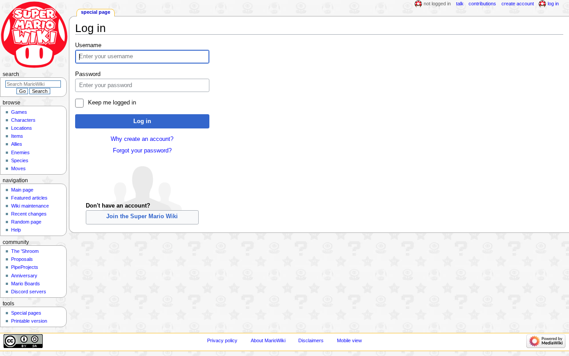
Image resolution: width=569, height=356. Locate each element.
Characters (23, 120)
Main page (22, 189)
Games (19, 112)
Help (16, 229)
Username (88, 45)
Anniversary (24, 275)
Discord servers (28, 291)
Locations (21, 128)
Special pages (26, 313)
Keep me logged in (112, 103)
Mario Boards (25, 283)
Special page (95, 12)
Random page (26, 221)
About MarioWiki (268, 340)
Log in (142, 121)
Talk (460, 3)
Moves (18, 168)
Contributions (482, 3)
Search (11, 74)
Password (87, 74)
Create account (517, 3)
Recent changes (29, 213)
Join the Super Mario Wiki (142, 216)
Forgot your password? (142, 151)
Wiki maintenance (30, 205)
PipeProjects (24, 267)
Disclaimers (311, 340)
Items (17, 136)
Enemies (20, 152)
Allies (16, 144)
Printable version (29, 321)
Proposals (22, 259)
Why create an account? (142, 139)
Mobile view (349, 340)
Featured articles (29, 197)
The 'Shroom (25, 251)
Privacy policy (222, 340)
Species (19, 160)
